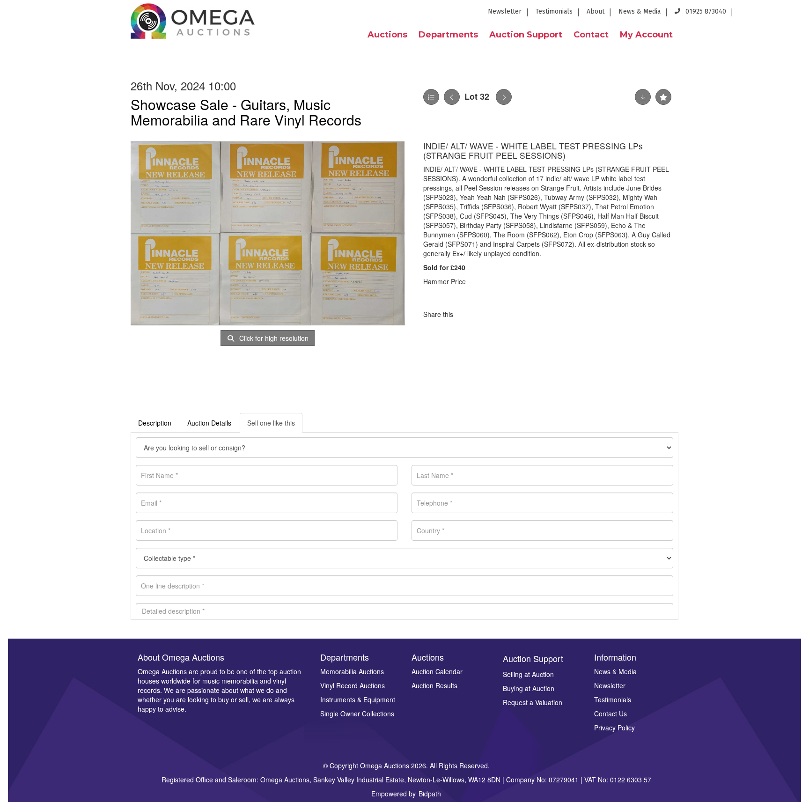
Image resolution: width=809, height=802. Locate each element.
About (595, 11)
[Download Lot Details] (643, 97)
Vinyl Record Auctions (352, 685)
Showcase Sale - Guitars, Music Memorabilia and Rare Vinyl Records (246, 112)
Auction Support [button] (525, 34)
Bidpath (430, 793)
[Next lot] (504, 97)
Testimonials (554, 11)
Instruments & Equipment (357, 699)
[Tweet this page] (488, 314)
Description (154, 422)
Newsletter (505, 11)
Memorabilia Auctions (352, 671)
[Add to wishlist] (663, 97)
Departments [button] (448, 34)
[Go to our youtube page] (780, 14)
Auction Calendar (437, 671)
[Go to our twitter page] (764, 14)
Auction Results (434, 685)
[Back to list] (431, 97)
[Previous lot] (452, 97)
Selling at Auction (528, 674)
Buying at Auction (528, 688)
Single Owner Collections (357, 713)
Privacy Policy (614, 727)
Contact (591, 34)
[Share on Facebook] (469, 314)
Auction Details (209, 422)
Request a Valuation (532, 702)
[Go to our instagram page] (795, 14)
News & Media (639, 11)
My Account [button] (646, 34)
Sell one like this (271, 422)
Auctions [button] (387, 34)
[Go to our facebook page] (746, 14)
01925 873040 (705, 11)
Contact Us (610, 713)
